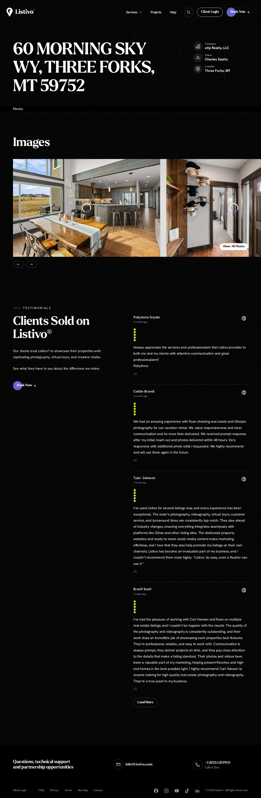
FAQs (41, 790)
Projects (156, 12)
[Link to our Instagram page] (166, 790)
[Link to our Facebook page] (156, 790)
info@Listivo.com (139, 764)
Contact (98, 790)
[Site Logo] (20, 12)
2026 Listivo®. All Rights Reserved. (226, 790)
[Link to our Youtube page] (176, 790)
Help (173, 12)
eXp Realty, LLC (217, 48)
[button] (210, 12)
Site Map (83, 790)
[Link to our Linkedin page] (197, 790)
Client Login (20, 790)
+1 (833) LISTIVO (217, 765)
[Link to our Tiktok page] (187, 790)
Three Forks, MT (217, 70)
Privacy (54, 790)
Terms (68, 790)
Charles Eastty (216, 59)
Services (131, 12)
